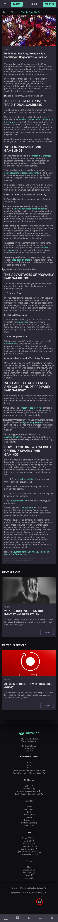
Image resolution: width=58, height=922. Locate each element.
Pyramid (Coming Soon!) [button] (27, 791)
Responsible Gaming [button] (29, 854)
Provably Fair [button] (29, 815)
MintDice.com (26, 507)
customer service (19, 500)
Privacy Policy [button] (29, 843)
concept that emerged (40, 155)
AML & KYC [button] (29, 841)
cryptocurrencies (12, 437)
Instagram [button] (27, 872)
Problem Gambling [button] (29, 823)
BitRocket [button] (29, 786)
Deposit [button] (29, 807)
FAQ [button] (29, 812)
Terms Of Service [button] (29, 838)
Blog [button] (29, 867)
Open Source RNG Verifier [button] (27, 852)
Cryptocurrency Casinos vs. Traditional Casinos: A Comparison (27, 553)
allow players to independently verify (21, 173)
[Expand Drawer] (5, 4)
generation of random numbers (30, 208)
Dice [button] (29, 762)
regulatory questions (32, 422)
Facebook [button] (27, 878)
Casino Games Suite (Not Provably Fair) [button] (29, 770)
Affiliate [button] (29, 817)
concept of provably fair (30, 408)
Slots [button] (29, 765)
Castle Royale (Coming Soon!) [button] (27, 794)
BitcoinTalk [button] (27, 870)
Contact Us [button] (29, 825)
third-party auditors (21, 260)
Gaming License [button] (27, 849)
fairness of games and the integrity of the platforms (28, 120)
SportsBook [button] (28, 788)
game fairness (11, 343)
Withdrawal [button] (29, 809)
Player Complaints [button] (29, 846)
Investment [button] (29, 820)
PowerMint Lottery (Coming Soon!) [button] (27, 773)
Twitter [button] (27, 875)
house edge (22, 322)
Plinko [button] (29, 768)
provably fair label (25, 479)
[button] (17, 4)
